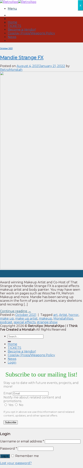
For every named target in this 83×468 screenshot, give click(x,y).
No (20, 405)
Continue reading (15, 311)
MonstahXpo (63, 318)
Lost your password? (16, 463)
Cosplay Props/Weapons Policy (31, 33)
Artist (63, 315)
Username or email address (22, 441)
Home (12, 22)
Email (7, 393)
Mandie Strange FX (21, 57)
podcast (6, 322)
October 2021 (6, 48)
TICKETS (14, 26)
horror (74, 315)
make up (7, 318)
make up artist (26, 318)
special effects (25, 322)
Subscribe (10, 422)
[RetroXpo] (18, 2)
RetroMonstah (11, 70)
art (55, 315)
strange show (47, 322)
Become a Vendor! (22, 29)
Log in (5, 456)
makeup (45, 318)
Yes (11, 405)
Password (8, 448)
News (12, 37)
